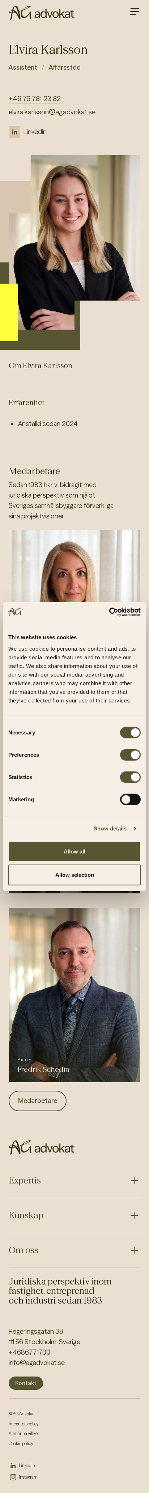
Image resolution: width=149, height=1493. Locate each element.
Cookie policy (21, 1443)
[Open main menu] (134, 11)
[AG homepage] (41, 13)
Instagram (28, 1477)
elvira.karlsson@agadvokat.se (52, 112)
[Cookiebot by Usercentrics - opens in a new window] (109, 612)
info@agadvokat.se (37, 1363)
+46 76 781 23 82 (35, 99)
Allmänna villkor (24, 1433)
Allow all (74, 851)
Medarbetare (37, 1100)
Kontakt (26, 1383)
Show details (110, 828)
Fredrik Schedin (43, 1069)
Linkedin (35, 132)
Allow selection (74, 875)
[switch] (130, 754)
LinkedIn (27, 1465)
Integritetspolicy (24, 1423)
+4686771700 (29, 1352)
